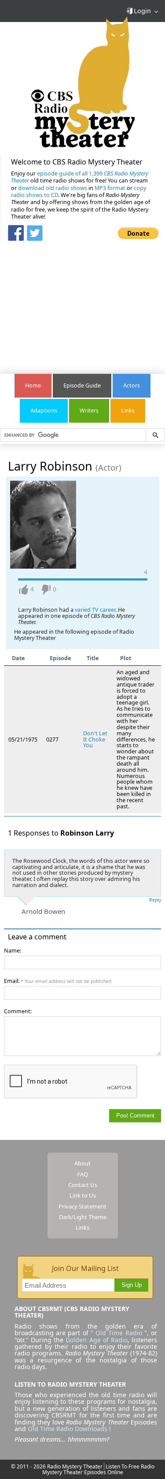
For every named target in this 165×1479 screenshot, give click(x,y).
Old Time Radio (118, 1333)
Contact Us (82, 1185)
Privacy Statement (82, 1206)
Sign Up (131, 1285)
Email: (57, 981)
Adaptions (43, 410)
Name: (12, 950)
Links (128, 410)
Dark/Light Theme (82, 1217)
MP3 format (110, 188)
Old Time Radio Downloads (68, 1428)
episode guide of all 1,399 (79, 177)
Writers (89, 410)
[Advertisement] (83, 303)
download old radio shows (52, 188)
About (82, 1163)
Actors (131, 385)
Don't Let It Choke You (95, 739)
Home (33, 385)
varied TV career (94, 610)
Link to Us (83, 1195)
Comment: (18, 1011)
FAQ (82, 1174)
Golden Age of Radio (96, 1340)
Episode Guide (82, 385)
